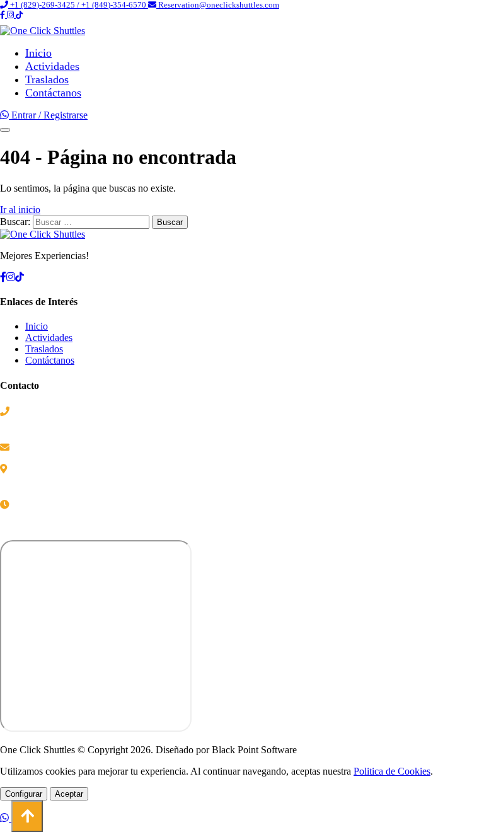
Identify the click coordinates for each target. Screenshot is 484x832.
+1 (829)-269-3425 (50, 411)
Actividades (52, 66)
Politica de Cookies (392, 771)
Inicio (38, 53)
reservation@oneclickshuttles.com (76, 447)
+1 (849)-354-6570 (50, 425)
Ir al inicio (20, 209)
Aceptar (69, 794)
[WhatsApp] (5, 115)
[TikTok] (19, 277)
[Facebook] (3, 15)
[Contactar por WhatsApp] (5, 817)
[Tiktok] (19, 15)
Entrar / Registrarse (49, 115)
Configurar (23, 794)
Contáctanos (53, 92)
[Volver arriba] (27, 816)
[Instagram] (11, 15)
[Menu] (5, 130)
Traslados (47, 79)
